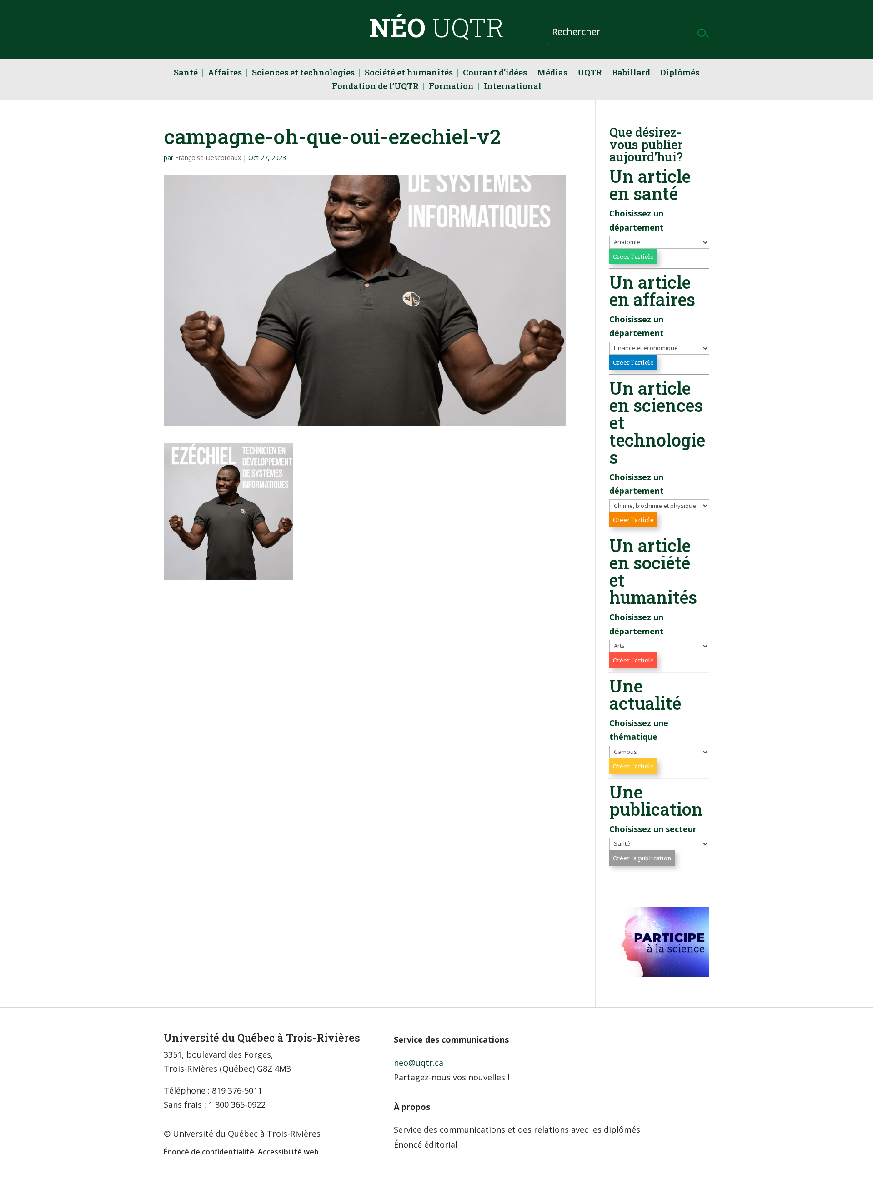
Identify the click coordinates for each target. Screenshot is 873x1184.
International (513, 87)
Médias (552, 73)
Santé (186, 73)
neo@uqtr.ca (418, 1062)
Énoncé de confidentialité (209, 1152)
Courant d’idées (495, 73)
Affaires (225, 73)
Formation (451, 87)
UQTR (589, 73)
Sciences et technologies (303, 73)
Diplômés (679, 73)
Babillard (631, 73)
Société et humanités (409, 73)
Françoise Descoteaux (208, 157)
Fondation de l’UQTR (375, 87)
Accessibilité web (288, 1152)
